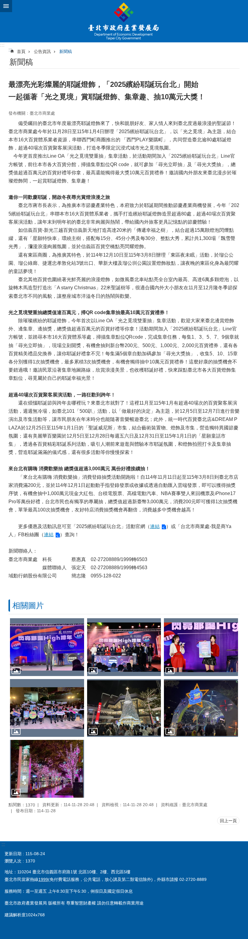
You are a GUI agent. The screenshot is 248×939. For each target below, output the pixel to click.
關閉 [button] (6, 6)
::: (2, 45)
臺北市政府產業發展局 (124, 21)
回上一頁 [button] (228, 820)
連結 (155, 526)
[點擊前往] (47, 647)
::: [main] (10, 49)
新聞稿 (65, 51)
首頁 (21, 51)
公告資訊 (42, 51)
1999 (43, 879)
